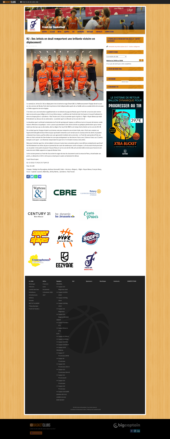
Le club (52, 32)
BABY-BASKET (60, 400)
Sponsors (80, 32)
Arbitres (31, 298)
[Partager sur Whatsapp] (35, 176)
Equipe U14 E (62, 347)
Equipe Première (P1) (63, 324)
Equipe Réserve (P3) (63, 329)
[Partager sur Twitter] (32, 176)
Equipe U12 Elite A (63, 336)
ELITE (57, 333)
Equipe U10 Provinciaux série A (64, 365)
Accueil (44, 32)
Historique (32, 284)
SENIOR (58, 320)
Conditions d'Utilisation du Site (78, 409)
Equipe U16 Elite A (63, 345)
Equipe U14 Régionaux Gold (63, 288)
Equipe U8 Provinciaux (61, 360)
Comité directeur (34, 289)
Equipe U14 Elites (63, 339)
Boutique (90, 32)
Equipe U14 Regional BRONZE (63, 315)
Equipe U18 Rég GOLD (63, 304)
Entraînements (33, 295)
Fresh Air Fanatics (34, 309)
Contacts (99, 32)
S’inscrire (45, 284)
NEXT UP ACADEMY (34, 303)
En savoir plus (37, 433)
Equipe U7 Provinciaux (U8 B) (63, 354)
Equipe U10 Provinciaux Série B (64, 371)
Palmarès (31, 287)
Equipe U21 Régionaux (61, 310)
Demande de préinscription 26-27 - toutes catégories (124, 46)
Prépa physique (33, 306)
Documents (46, 289)
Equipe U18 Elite (63, 342)
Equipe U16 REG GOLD (63, 293)
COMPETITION (109, 32)
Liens (44, 287)
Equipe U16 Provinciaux (61, 387)
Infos (59, 32)
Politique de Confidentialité (94, 409)
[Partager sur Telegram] (39, 176)
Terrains (31, 300)
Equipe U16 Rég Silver (63, 299)
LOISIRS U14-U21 (61, 397)
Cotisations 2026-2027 (48, 293)
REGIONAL (59, 284)
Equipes (66, 32)
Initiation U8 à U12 (61, 394)
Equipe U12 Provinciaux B (62, 376)
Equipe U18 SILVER (63, 391)
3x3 (73, 32)
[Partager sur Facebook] (28, 176)
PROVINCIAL (59, 350)
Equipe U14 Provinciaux (61, 382)
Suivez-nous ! (125, 81)
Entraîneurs (32, 292)
